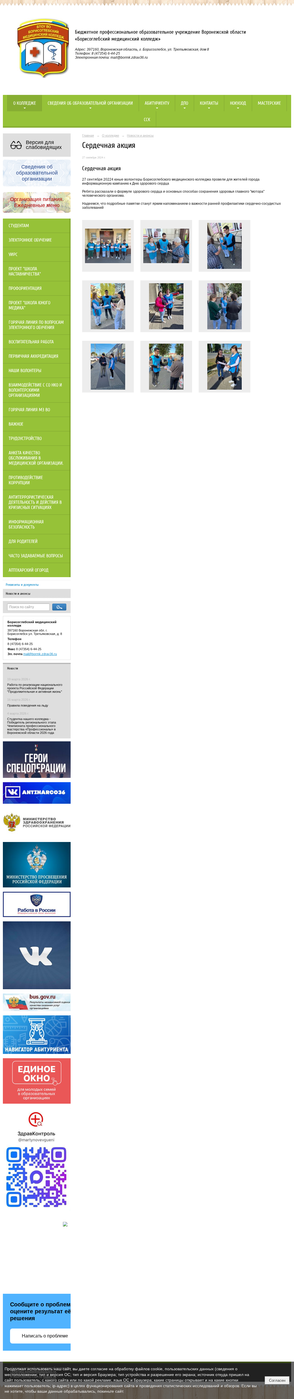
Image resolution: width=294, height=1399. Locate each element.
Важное (16, 424)
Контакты (209, 103)
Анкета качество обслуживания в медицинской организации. (36, 458)
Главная (88, 135)
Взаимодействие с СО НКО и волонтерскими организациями (35, 390)
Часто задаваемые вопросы (36, 555)
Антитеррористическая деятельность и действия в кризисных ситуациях (35, 502)
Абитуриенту (157, 103)
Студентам (19, 225)
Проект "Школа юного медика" (29, 305)
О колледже (24, 103)
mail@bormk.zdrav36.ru (40, 654)
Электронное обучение (30, 240)
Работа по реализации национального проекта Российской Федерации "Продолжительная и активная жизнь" (34, 688)
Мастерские (269, 103)
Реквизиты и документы (22, 585)
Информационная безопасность (26, 524)
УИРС (13, 254)
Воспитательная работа (31, 342)
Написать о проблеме (45, 1335)
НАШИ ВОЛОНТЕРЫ (25, 370)
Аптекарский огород (29, 570)
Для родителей (23, 541)
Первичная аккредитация (33, 356)
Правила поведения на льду (27, 705)
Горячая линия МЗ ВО (29, 409)
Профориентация (25, 288)
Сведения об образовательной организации (90, 103)
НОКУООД (238, 103)
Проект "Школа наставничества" (25, 271)
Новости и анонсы (18, 594)
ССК (147, 119)
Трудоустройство (25, 438)
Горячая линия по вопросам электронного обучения (36, 325)
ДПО (184, 103)
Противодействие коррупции (26, 480)
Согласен (277, 1380)
